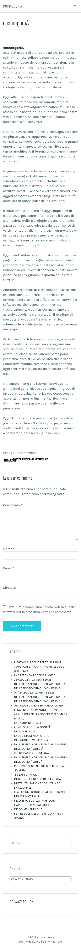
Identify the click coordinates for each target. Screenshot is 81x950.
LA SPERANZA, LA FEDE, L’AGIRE (34, 675)
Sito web (9, 588)
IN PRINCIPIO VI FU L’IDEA (31, 740)
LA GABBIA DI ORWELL (28, 723)
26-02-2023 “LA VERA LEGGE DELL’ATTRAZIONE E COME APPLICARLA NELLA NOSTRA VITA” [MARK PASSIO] (39, 684)
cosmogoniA (12, 6)
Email (8, 568)
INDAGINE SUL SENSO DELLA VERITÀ (37, 779)
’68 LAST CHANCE (25, 774)
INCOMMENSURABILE (28, 809)
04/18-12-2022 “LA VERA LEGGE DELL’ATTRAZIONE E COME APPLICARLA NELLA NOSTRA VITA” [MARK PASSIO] (39, 697)
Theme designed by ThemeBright (40, 941)
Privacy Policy (21, 901)
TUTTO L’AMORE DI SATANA (31, 753)
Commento (12, 505)
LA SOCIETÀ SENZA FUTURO (31, 736)
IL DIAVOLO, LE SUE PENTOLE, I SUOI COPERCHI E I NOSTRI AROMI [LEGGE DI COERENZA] (39, 667)
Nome (9, 549)
